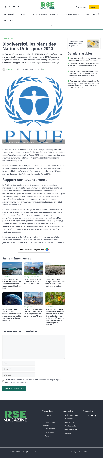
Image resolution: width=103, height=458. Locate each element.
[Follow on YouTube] (14, 6)
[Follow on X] (9, 6)
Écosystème (8, 39)
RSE (23, 14)
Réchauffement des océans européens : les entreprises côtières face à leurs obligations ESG (11, 283)
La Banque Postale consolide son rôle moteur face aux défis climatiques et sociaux (83, 66)
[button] (51, 26)
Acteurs (8, 20)
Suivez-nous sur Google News (31, 249)
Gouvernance (72, 14)
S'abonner (94, 7)
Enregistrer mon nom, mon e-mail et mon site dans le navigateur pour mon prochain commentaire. (33, 381)
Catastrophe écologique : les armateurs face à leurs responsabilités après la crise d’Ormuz (33, 312)
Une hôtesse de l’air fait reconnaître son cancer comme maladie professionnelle (84, 59)
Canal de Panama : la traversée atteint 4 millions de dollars (32, 281)
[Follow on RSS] (18, 6)
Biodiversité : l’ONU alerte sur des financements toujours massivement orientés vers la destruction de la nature (11, 315)
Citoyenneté (92, 14)
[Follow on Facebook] (5, 6)
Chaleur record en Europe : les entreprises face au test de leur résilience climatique (55, 282)
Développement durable (45, 14)
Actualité (9, 14)
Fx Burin (9, 69)
